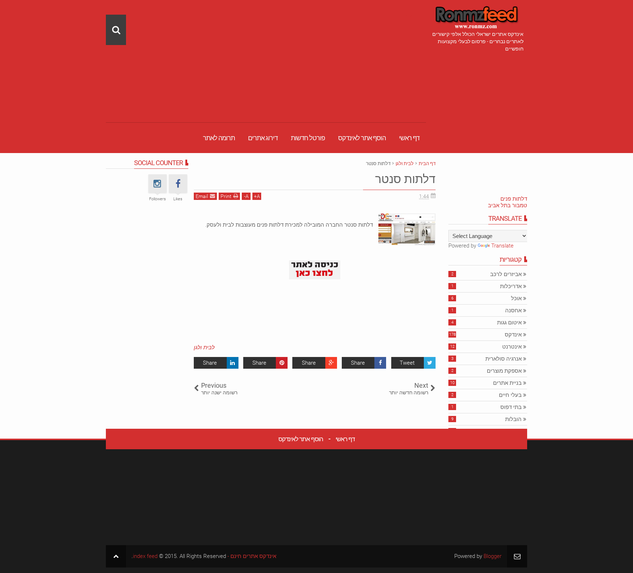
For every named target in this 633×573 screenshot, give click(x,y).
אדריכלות (511, 286)
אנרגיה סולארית (503, 359)
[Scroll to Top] (116, 556)
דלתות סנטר (405, 179)
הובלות (513, 419)
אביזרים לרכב (506, 274)
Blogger (492, 556)
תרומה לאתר (219, 138)
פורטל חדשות (308, 138)
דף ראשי (409, 138)
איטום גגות (509, 322)
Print (226, 196)
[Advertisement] (266, 51)
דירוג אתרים (263, 138)
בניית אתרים (507, 383)
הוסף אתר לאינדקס (362, 138)
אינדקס (513, 334)
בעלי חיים (510, 395)
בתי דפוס (511, 407)
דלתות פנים (513, 199)
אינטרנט (512, 346)
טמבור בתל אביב (507, 205)
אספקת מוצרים (504, 371)
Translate (502, 245)
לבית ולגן (204, 347)
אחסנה (513, 310)
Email (202, 196)
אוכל (516, 298)
